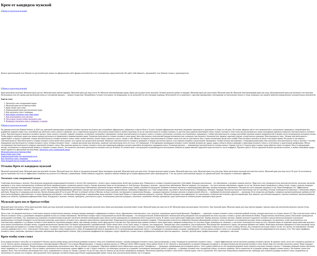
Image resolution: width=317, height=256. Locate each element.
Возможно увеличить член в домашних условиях (27, 121)
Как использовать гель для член (19, 117)
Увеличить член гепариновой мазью (54, 150)
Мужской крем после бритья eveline (16, 152)
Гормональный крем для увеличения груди (19, 156)
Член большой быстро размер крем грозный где (21, 161)
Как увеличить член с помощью (14, 158)
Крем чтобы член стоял (11, 154)
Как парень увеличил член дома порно (22, 114)
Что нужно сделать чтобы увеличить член (23, 119)
